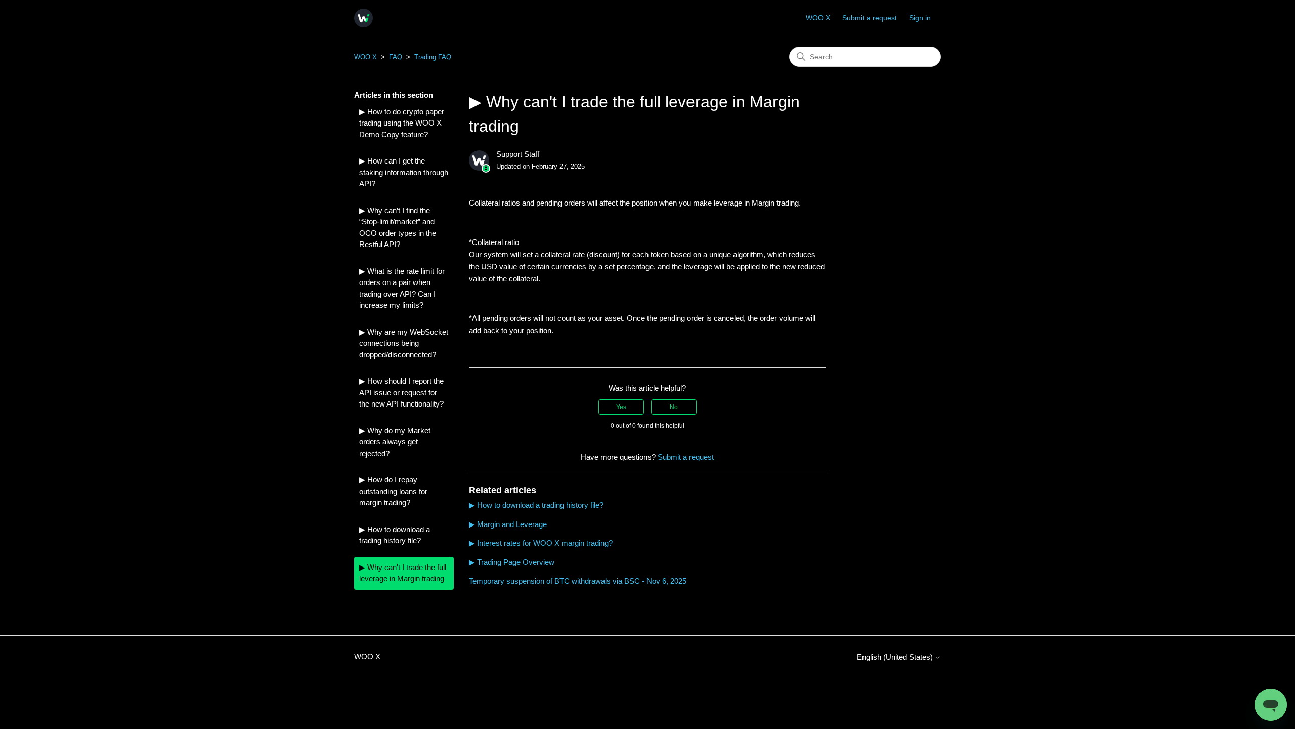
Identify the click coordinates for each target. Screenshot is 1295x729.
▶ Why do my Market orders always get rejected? (394, 442)
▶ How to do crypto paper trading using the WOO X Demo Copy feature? (401, 123)
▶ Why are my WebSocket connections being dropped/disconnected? (403, 343)
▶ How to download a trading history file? (394, 535)
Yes (621, 407)
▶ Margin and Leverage (508, 524)
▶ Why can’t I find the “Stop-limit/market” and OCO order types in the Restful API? (397, 227)
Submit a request (869, 18)
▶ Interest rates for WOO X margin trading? (541, 543)
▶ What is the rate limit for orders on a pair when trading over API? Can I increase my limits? (402, 288)
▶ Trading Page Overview (511, 562)
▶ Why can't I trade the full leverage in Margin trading (402, 573)
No (674, 407)
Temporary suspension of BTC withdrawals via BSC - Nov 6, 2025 (577, 581)
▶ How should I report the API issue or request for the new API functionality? (401, 392)
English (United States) (896, 657)
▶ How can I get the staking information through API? (403, 172)
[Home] (363, 18)
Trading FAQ (432, 57)
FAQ (395, 57)
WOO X (818, 18)
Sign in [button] (920, 18)
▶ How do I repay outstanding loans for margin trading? (393, 491)
